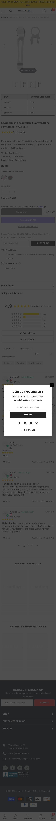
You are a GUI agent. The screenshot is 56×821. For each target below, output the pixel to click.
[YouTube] (31, 423)
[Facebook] (19, 423)
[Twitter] (36, 423)
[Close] (52, 385)
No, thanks (29, 430)
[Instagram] (25, 423)
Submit (28, 414)
